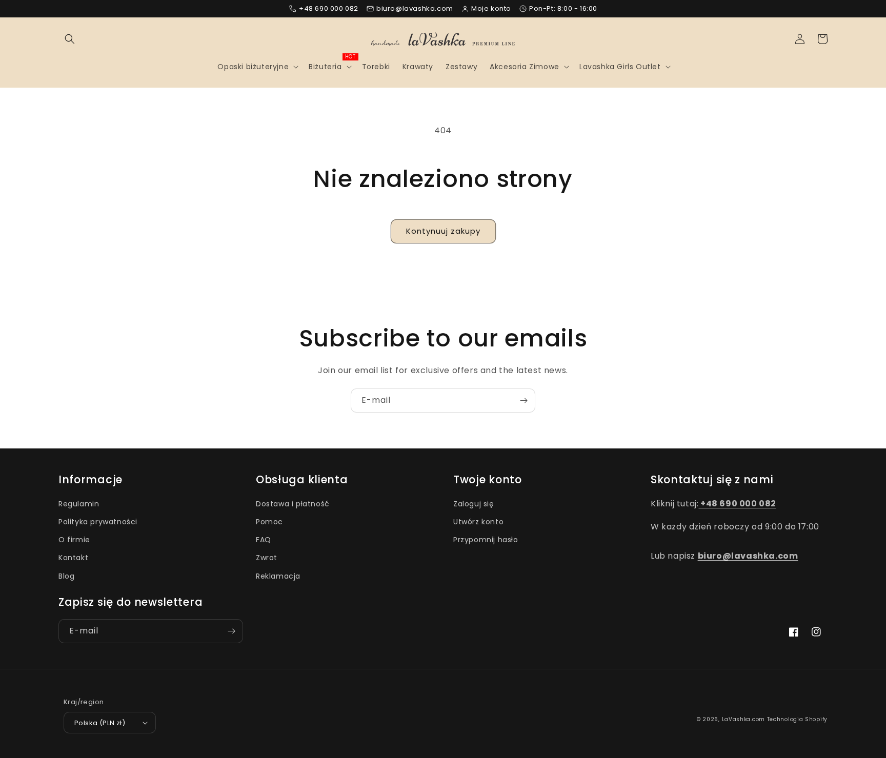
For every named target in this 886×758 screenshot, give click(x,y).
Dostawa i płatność (293, 504)
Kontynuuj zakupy (443, 231)
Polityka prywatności (97, 522)
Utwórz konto (478, 522)
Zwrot (266, 557)
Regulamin (78, 504)
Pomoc (269, 522)
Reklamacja (278, 576)
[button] (69, 39)
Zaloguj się (473, 504)
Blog (66, 576)
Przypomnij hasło (485, 540)
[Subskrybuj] (523, 400)
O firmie (74, 540)
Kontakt (73, 557)
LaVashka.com (743, 719)
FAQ (263, 540)
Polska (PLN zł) (99, 723)
